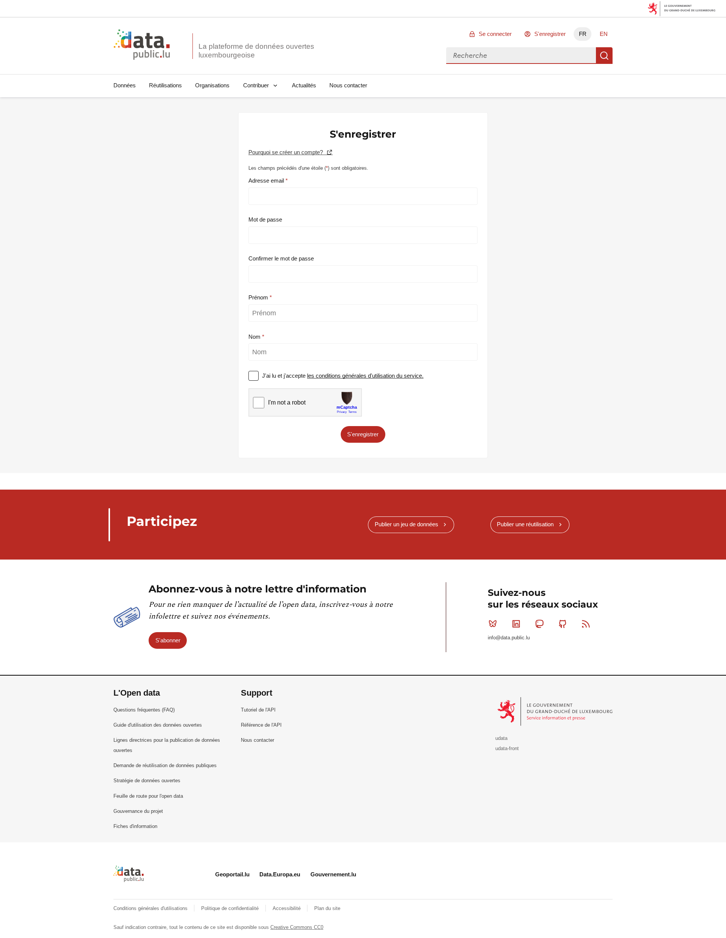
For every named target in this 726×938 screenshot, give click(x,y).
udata (501, 738)
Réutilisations (165, 85)
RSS (586, 624)
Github (562, 624)
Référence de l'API (261, 725)
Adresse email (266, 180)
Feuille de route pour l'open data (148, 796)
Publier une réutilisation (525, 524)
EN (604, 34)
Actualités (304, 85)
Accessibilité (287, 908)
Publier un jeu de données (406, 524)
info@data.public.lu (509, 637)
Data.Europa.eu (279, 874)
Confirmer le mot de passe (281, 258)
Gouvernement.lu (333, 874)
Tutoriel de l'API (258, 710)
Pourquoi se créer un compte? (286, 152)
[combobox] (521, 55)
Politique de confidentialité (230, 908)
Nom (255, 336)
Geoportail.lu (232, 874)
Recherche (604, 55)
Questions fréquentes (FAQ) (144, 710)
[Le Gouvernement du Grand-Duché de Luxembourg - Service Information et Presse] (555, 711)
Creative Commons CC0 (296, 927)
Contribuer (256, 85)
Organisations (212, 85)
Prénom (259, 297)
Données (124, 85)
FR (582, 34)
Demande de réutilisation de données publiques (165, 765)
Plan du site (327, 908)
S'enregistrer (550, 34)
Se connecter (495, 34)
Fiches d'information (135, 826)
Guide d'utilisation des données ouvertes (157, 725)
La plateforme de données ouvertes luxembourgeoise (256, 50)
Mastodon (539, 624)
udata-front (507, 748)
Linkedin (516, 624)
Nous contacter (348, 85)
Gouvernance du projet (138, 811)
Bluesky (492, 624)
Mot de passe (265, 219)
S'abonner (167, 640)
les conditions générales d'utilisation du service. (365, 375)
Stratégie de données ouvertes (146, 780)
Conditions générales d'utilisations (151, 908)
